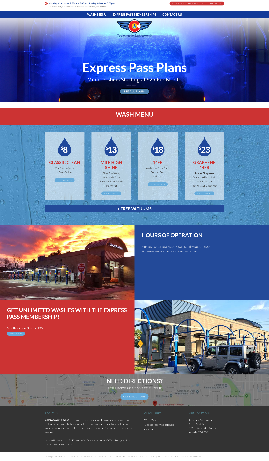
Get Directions (134, 396)
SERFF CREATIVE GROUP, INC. (146, 456)
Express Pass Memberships (159, 424)
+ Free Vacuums (134, 208)
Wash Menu (150, 419)
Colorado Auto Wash (134, 28)
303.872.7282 (196, 424)
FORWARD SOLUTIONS (191, 456)
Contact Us (150, 429)
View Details (64, 180)
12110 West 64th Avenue (81, 440)
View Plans (16, 333)
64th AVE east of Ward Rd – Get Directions (196, 3)
